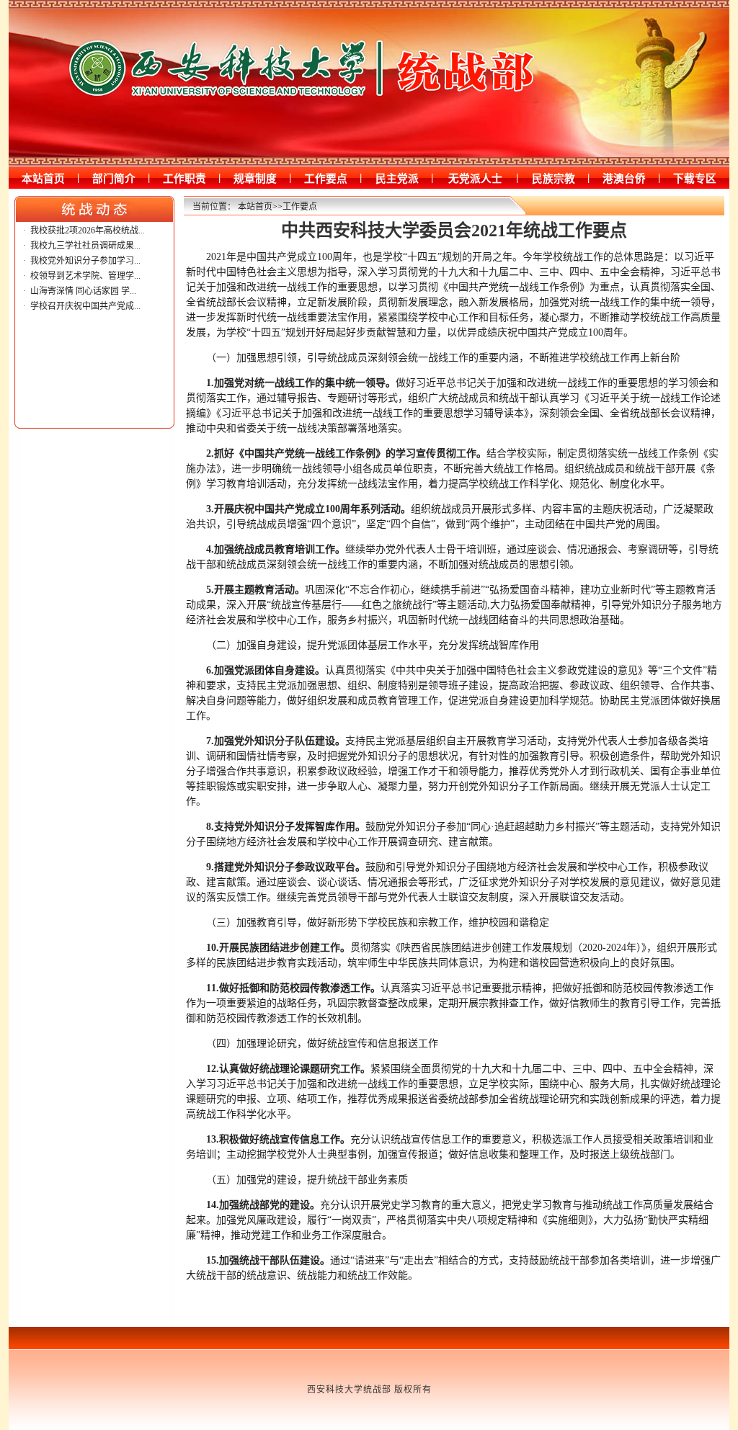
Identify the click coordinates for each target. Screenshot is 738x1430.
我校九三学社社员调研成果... (85, 246)
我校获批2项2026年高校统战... (87, 230)
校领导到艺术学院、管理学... (85, 276)
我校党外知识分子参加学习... (85, 261)
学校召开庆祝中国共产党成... (85, 306)
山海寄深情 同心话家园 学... (83, 291)
